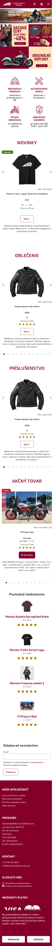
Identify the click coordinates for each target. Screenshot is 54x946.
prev (3, 172)
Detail (26, 219)
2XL (30, 205)
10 (45, 354)
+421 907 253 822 (10, 862)
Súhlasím (38, 939)
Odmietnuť (13, 939)
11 (50, 354)
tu (28, 923)
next (50, 172)
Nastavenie (26, 930)
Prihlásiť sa (11, 772)
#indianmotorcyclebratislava (18, 886)
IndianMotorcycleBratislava (17, 883)
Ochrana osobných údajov (14, 802)
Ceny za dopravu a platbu (14, 795)
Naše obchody (8, 805)
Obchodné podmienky (12, 799)
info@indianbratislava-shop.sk (16, 866)
